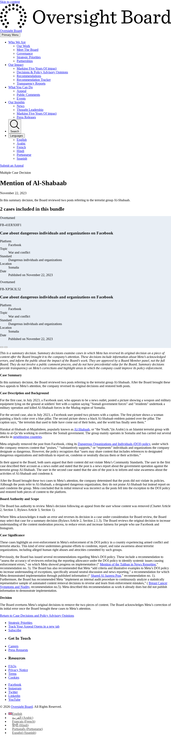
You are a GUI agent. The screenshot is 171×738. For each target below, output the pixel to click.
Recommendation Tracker (34, 79)
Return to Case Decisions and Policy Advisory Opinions (37, 615)
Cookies (13, 677)
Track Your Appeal (33, 626)
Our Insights (16, 102)
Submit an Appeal (12, 165)
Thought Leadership (30, 109)
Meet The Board (27, 49)
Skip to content (10, 2)
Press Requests (18, 650)
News (20, 106)
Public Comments (28, 94)
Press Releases (26, 117)
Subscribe (14, 630)
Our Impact (15, 64)
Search (14, 131)
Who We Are (17, 42)
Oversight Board (22, 706)
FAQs (12, 666)
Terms (12, 673)
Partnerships (25, 61)
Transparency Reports (31, 83)
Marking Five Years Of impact (37, 68)
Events (21, 98)
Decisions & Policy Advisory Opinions (42, 72)
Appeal (21, 91)
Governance (25, 53)
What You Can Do (20, 87)
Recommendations (29, 76)
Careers (13, 646)
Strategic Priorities (29, 57)
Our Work (23, 46)
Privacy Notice (18, 670)
